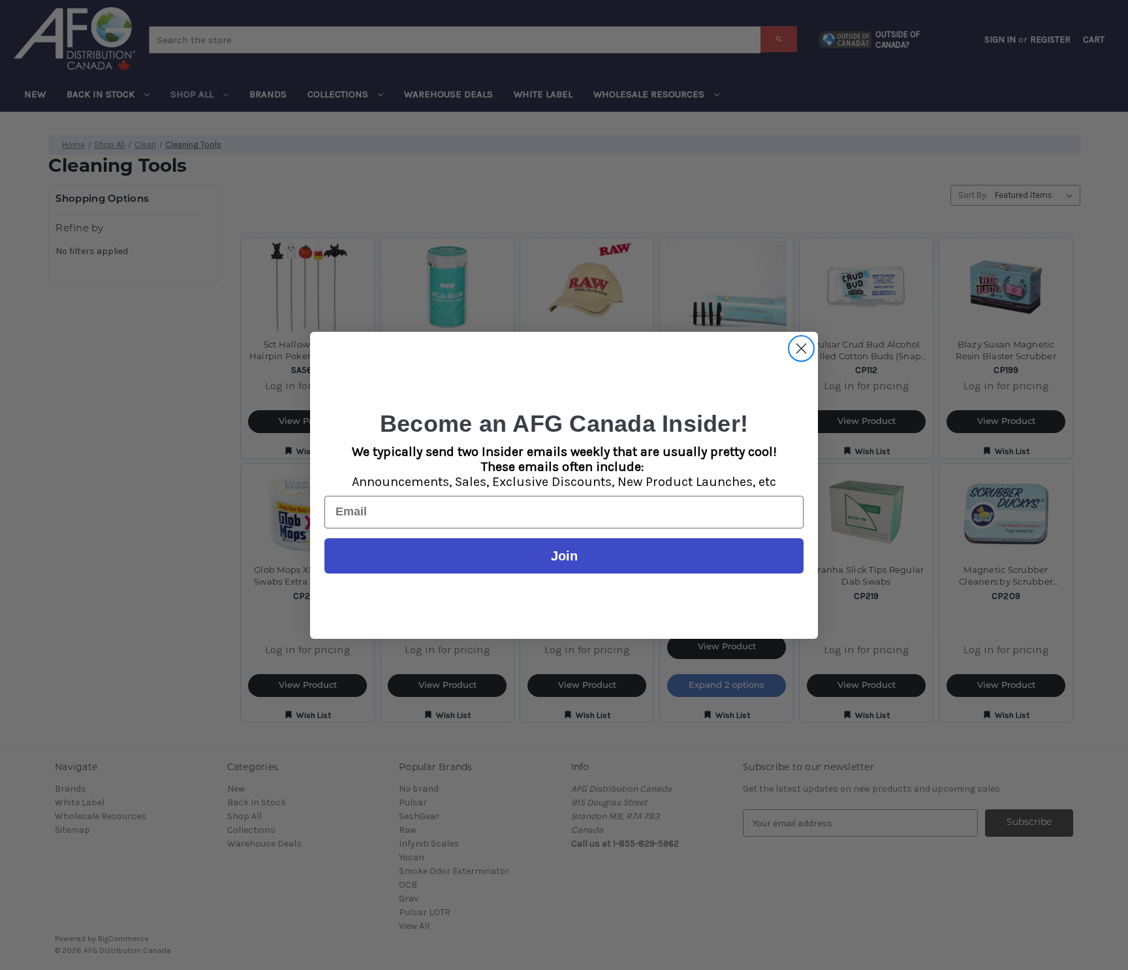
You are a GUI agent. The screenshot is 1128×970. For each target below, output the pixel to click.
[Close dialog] (801, 348)
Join (564, 556)
